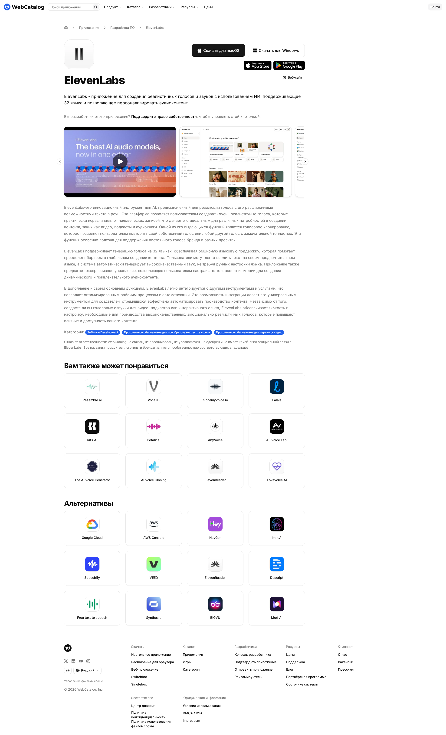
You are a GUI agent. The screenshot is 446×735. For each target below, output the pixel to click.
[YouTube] (81, 661)
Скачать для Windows (279, 50)
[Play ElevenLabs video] (120, 162)
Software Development (102, 332)
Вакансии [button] (345, 662)
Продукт (111, 7)
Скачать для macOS (221, 50)
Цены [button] (290, 654)
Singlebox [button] (139, 684)
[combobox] (87, 670)
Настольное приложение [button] (151, 654)
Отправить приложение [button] (253, 669)
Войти (435, 7)
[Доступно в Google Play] (289, 65)
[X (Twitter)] (66, 661)
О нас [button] (342, 654)
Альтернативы (88, 503)
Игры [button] (187, 662)
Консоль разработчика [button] (253, 654)
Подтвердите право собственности (164, 116)
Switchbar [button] (139, 677)
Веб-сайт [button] (295, 77)
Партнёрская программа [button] (306, 677)
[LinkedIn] (73, 661)
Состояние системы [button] (302, 684)
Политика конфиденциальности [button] (148, 714)
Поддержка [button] (295, 662)
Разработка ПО (122, 28)
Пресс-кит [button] (346, 669)
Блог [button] (289, 669)
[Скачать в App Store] (258, 65)
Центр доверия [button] (143, 706)
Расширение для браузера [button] (152, 662)
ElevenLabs (155, 28)
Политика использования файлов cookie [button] (151, 724)
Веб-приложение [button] (144, 669)
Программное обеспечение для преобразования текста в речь (167, 332)
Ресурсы (188, 7)
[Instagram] (88, 661)
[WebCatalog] (68, 648)
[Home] (66, 28)
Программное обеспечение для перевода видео (249, 332)
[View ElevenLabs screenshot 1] (235, 162)
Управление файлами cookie (83, 681)
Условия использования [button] (202, 706)
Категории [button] (191, 669)
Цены (208, 7)
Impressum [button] (191, 720)
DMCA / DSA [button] (193, 713)
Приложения (89, 28)
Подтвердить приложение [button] (255, 662)
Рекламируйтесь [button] (248, 677)
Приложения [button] (193, 654)
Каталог (133, 7)
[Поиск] (95, 7)
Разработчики (160, 7)
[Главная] (24, 7)
